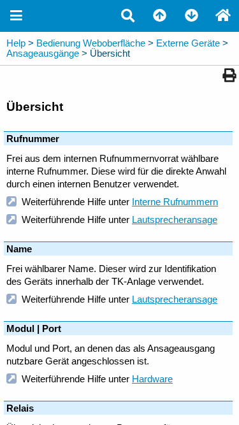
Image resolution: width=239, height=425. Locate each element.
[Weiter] (191, 16)
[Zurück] (159, 16)
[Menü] (16, 16)
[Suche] (127, 16)
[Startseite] (223, 16)
